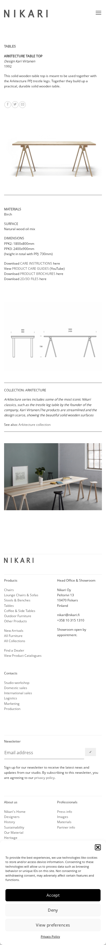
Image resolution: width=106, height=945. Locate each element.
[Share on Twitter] (15, 104)
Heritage (10, 837)
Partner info (66, 827)
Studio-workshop (16, 682)
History (9, 822)
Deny (53, 910)
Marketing (12, 703)
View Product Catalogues (23, 655)
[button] (98, 847)
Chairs (9, 590)
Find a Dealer (14, 650)
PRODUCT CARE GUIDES (30, 268)
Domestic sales (15, 688)
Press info (64, 811)
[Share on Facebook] (7, 104)
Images (62, 816)
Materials (64, 822)
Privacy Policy (50, 936)
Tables (9, 605)
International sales (18, 693)
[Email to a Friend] (22, 104)
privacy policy (44, 777)
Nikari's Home (15, 811)
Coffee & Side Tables (19, 610)
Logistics (10, 698)
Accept (53, 895)
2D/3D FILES (29, 279)
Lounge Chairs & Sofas (21, 595)
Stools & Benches (17, 600)
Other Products (15, 621)
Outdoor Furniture (17, 616)
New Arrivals (13, 630)
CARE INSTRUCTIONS (36, 263)
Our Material (13, 832)
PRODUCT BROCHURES (37, 273)
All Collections (14, 641)
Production (12, 708)
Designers (12, 816)
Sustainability (14, 827)
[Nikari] (26, 13)
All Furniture (13, 635)
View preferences (53, 925)
